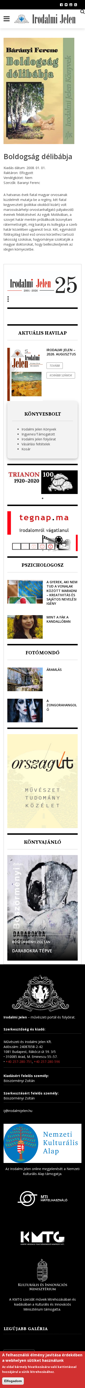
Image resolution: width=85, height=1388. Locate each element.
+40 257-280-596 (47, 1061)
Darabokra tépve (32, 951)
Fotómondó (43, 653)
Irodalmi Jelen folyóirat (38, 439)
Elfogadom (13, 1381)
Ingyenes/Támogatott (38, 434)
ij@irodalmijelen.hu (18, 1110)
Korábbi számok (61, 375)
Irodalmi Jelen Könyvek (38, 429)
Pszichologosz (42, 565)
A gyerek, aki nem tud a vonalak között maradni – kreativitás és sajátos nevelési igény (62, 593)
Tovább (55, 366)
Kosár (25, 449)
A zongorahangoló (62, 704)
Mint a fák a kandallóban (59, 619)
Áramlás (54, 669)
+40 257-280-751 (19, 1061)
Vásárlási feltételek (35, 444)
